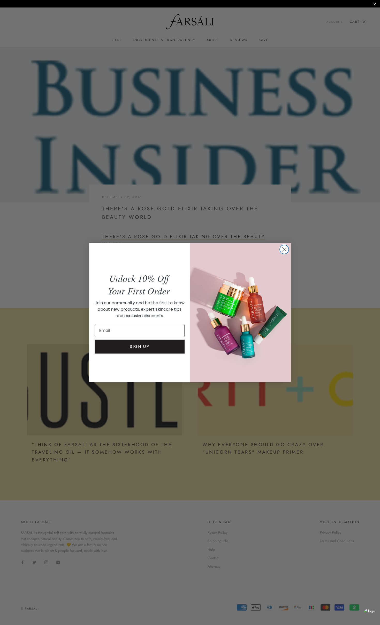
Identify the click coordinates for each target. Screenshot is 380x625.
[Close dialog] (284, 249)
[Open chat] (369, 614)
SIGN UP (139, 346)
